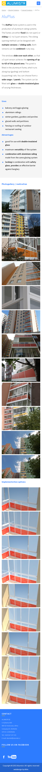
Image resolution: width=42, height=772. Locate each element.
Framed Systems (26, 10)
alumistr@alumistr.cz (13, 738)
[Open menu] (38, 3)
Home (4, 10)
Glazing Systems (13, 10)
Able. (27, 769)
